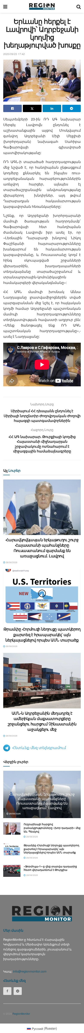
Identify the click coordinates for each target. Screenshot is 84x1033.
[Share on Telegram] (71, 108)
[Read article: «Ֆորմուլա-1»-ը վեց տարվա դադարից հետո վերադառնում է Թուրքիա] (11, 871)
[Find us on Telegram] (18, 991)
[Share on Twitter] (32, 108)
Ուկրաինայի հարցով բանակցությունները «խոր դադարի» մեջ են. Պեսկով (52, 827)
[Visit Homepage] (42, 6)
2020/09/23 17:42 (14, 54)
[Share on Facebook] (12, 108)
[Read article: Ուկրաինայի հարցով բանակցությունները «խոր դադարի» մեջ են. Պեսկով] (11, 828)
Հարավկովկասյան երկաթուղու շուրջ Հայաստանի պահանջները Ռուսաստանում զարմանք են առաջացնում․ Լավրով (42, 548)
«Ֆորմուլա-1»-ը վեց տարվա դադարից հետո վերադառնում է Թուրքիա (50, 868)
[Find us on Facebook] (7, 991)
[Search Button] (78, 6)
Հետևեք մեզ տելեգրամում (39, 747)
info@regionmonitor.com (30, 971)
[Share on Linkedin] (52, 108)
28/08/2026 (11, 562)
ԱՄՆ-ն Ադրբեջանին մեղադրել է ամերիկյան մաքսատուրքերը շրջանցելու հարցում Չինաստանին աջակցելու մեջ (42, 721)
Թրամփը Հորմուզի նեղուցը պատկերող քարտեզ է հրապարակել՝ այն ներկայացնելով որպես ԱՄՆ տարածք (41, 634)
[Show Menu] (5, 6)
